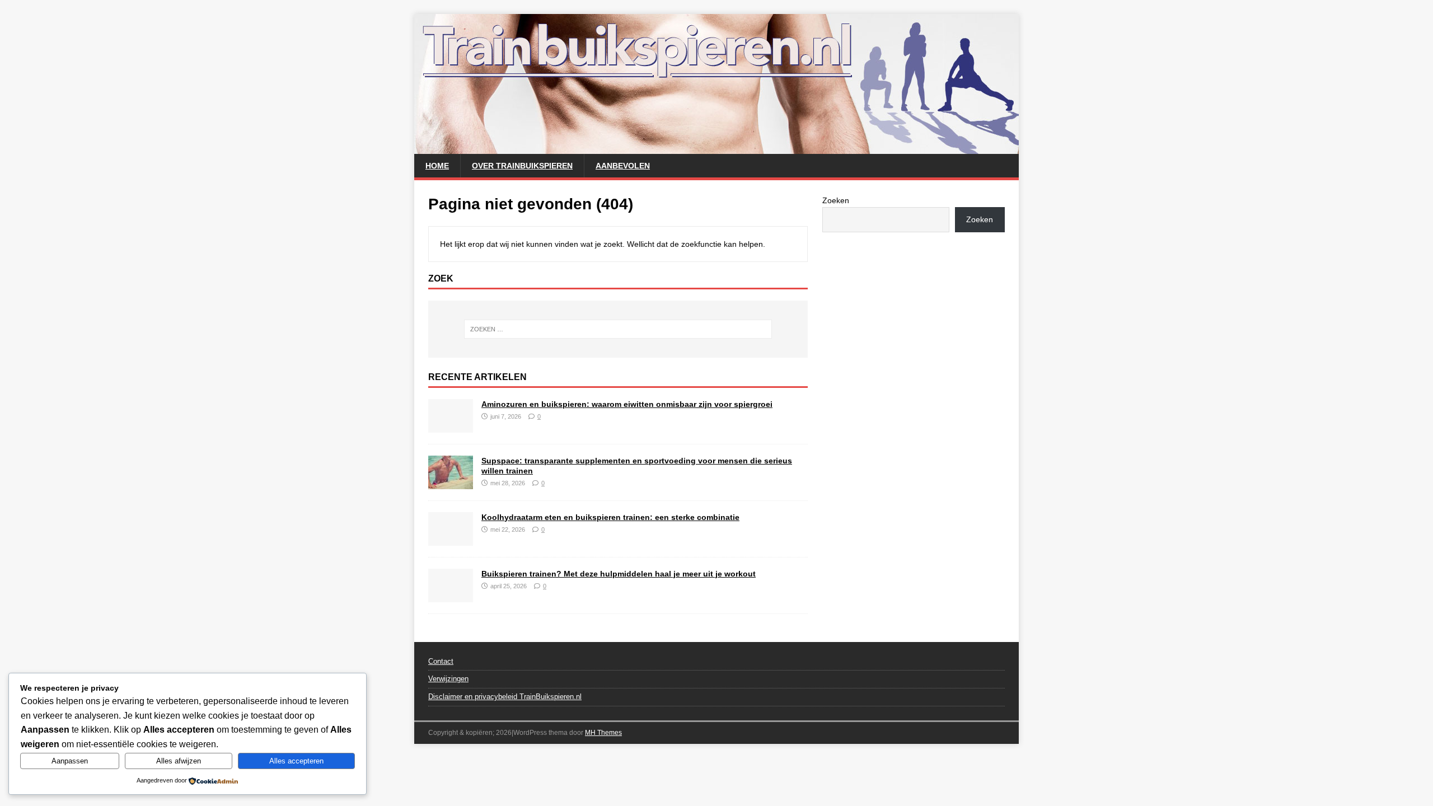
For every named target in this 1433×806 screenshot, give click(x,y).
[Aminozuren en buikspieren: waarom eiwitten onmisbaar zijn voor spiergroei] (450, 425)
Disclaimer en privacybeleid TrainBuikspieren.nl (505, 696)
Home (437, 165)
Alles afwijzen (178, 761)
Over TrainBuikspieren (522, 165)
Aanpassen (69, 761)
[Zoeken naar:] (618, 329)
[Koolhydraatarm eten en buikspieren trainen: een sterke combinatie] (450, 539)
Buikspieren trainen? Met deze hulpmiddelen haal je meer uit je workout (618, 573)
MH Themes (603, 733)
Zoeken (835, 200)
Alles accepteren (296, 761)
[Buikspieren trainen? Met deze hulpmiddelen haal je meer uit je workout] (450, 595)
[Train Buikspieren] (716, 147)
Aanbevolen (623, 165)
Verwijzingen (448, 678)
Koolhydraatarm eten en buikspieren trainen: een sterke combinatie (610, 517)
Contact (440, 661)
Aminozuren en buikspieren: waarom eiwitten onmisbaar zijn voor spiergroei (626, 404)
